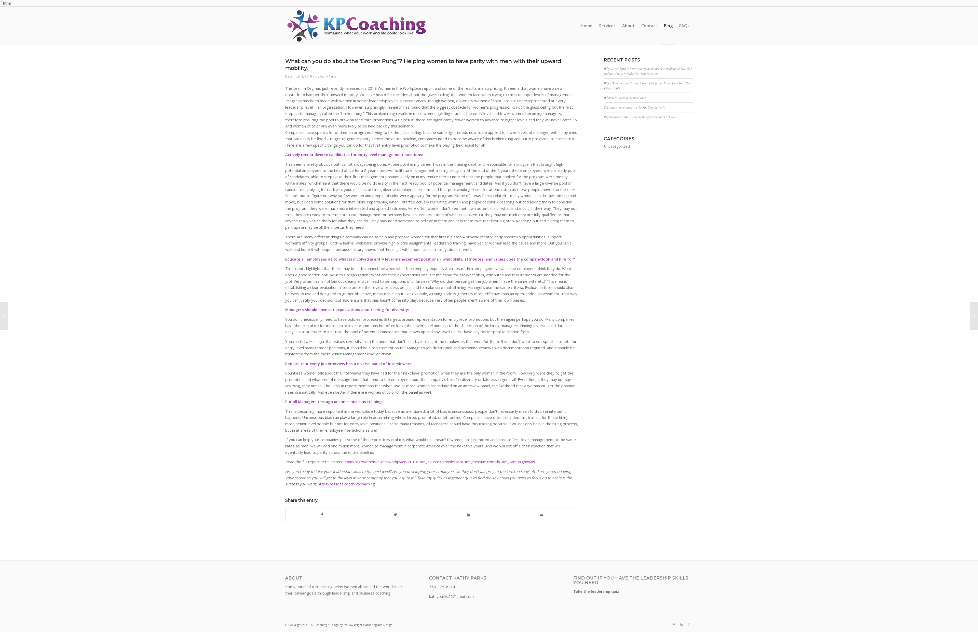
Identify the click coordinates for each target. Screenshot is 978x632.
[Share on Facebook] (322, 515)
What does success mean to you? (625, 97)
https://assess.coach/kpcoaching (346, 483)
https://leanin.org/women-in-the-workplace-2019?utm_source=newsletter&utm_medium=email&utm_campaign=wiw (433, 461)
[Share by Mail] (541, 515)
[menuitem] (586, 26)
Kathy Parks (328, 76)
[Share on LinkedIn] (468, 515)
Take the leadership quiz (596, 591)
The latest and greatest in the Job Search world (634, 107)
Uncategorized (617, 146)
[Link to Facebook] (689, 624)
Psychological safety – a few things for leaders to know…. (642, 116)
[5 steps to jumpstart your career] (4, 316)
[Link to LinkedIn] (681, 624)
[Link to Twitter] (673, 624)
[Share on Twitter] (395, 515)
